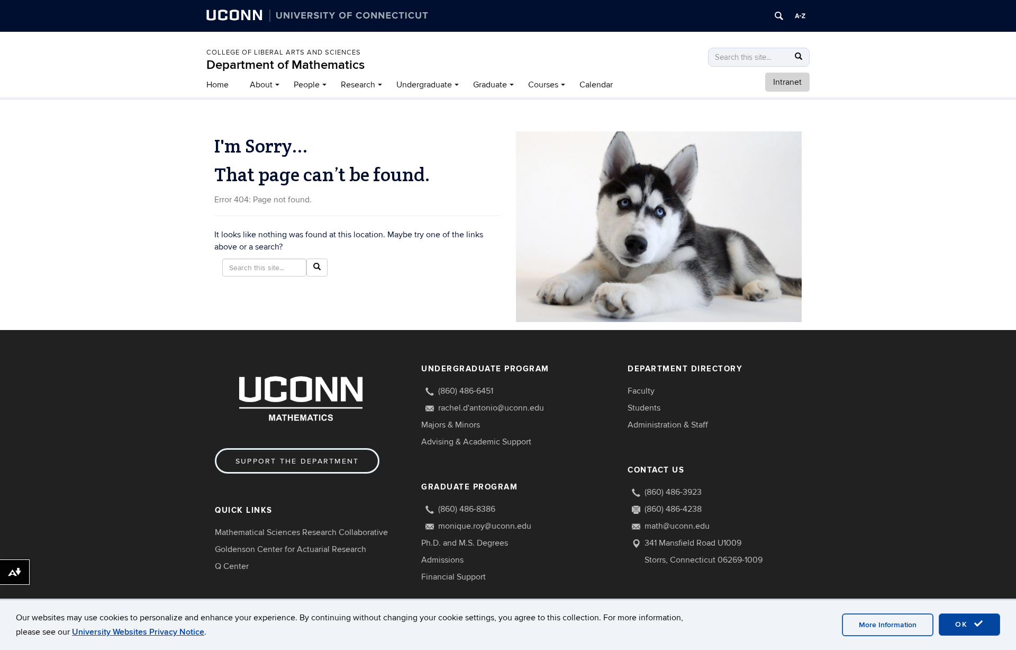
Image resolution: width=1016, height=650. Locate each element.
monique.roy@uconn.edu (484, 526)
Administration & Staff (668, 425)
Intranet (787, 82)
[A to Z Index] (800, 15)
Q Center (232, 566)
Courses (543, 84)
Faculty (641, 391)
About (261, 84)
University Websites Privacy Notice (138, 632)
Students (644, 408)
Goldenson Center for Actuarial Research (290, 549)
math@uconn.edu (677, 526)
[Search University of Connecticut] (778, 15)
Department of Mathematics (285, 65)
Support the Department (297, 461)
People (307, 84)
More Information (888, 624)
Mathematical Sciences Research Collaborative (301, 532)
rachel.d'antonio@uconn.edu (491, 408)
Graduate (490, 84)
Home (217, 84)
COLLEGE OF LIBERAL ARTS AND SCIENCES (283, 52)
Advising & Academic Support (476, 442)
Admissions (442, 560)
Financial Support (453, 577)
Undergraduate (424, 84)
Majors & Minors (450, 425)
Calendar (596, 84)
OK (963, 624)
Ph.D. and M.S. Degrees (464, 543)
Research (358, 84)
